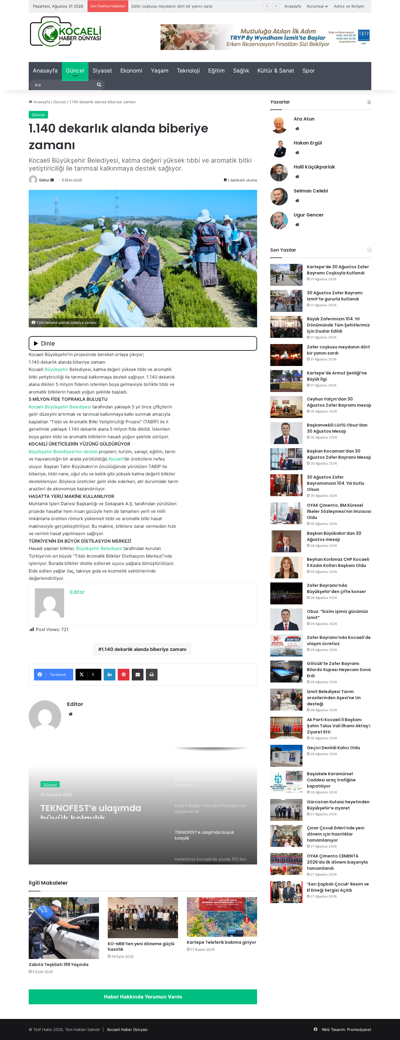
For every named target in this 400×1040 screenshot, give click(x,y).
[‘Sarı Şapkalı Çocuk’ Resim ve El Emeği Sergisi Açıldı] (286, 892)
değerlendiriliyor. (46, 578)
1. (30, 362)
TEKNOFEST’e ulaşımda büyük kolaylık (90, 808)
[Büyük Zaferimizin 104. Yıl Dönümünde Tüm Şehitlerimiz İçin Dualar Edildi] (286, 327)
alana (34, 384)
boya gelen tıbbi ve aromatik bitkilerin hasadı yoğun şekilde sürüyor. (99, 436)
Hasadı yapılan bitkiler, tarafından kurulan (95, 548)
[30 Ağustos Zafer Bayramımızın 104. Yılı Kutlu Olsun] (286, 485)
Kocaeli (116, 459)
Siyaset (102, 70)
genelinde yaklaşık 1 (49, 429)
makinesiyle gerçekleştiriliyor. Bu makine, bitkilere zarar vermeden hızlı (102, 526)
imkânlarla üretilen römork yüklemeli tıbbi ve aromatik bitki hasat (95, 518)
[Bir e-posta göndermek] (52, 180)
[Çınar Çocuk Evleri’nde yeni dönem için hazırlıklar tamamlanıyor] (286, 836)
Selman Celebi (311, 191)
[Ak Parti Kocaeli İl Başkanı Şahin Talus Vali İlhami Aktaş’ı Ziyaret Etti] (286, 728)
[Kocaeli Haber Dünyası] (65, 31)
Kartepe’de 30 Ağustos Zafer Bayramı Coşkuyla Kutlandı (338, 270)
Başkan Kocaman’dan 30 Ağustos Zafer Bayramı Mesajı (339, 454)
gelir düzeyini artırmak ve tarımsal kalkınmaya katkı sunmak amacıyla (99, 414)
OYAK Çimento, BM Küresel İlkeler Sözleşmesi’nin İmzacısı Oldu (339, 511)
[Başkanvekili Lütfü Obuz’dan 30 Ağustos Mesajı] (286, 433)
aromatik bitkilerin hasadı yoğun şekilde (70, 392)
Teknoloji (188, 70)
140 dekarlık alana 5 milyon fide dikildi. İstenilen (120, 429)
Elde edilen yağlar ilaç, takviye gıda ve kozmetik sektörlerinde (92, 571)
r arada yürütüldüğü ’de (98, 459)
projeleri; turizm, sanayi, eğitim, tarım (102, 451)
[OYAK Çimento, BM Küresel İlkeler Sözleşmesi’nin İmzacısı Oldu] (286, 513)
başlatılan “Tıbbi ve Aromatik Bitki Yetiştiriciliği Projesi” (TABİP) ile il (98, 421)
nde (168, 556)
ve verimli (39, 533)
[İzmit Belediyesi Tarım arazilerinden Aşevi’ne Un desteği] (286, 700)
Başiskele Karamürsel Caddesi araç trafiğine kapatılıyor (331, 780)
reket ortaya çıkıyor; (123, 354)
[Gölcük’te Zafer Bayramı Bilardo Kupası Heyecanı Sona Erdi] (286, 672)
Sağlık (241, 70)
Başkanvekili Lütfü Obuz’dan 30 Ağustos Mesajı (337, 428)
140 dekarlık (162, 377)
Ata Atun (304, 119)
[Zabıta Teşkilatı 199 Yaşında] (64, 928)
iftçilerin (163, 407)
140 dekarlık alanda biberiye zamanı (68, 362)
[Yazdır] (152, 674)
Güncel (75, 70)
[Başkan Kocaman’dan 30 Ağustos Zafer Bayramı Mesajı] (286, 459)
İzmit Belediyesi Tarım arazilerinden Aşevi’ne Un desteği (334, 698)
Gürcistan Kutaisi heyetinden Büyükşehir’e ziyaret (338, 805)
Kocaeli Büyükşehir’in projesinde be (66, 354)
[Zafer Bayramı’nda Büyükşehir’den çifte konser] (286, 593)
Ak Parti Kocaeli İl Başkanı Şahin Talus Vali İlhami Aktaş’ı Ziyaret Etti (338, 726)
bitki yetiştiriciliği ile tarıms (56, 377)
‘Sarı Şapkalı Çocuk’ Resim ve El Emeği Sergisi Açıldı (338, 887)
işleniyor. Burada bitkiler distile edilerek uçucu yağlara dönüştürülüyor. (102, 563)
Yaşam (160, 70)
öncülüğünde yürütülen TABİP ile (133, 466)
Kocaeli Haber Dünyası (127, 1029)
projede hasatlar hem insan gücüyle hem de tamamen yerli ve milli (97, 511)
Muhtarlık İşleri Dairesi (52, 503)
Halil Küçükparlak (314, 167)
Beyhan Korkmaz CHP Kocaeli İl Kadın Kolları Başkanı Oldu (338, 562)
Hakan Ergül (308, 143)
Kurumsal (315, 6)
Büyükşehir (56, 369)
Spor (308, 70)
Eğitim (216, 70)
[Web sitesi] (70, 714)
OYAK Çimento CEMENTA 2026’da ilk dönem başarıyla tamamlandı (337, 862)
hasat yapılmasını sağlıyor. (77, 533)
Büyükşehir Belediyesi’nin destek (63, 451)
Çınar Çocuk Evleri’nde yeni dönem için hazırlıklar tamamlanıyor (335, 834)
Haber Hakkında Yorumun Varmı (143, 997)
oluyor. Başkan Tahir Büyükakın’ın (63, 466)
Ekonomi (131, 70)
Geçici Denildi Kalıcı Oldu (333, 748)
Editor (44, 180)
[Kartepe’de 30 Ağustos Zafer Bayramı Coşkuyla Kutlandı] (286, 275)
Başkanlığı (87, 503)
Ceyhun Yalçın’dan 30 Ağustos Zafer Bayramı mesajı (339, 402)
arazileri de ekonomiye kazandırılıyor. (67, 488)
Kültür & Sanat (275, 70)
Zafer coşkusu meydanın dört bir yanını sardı (171, 6)
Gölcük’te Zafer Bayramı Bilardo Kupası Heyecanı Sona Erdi (339, 670)
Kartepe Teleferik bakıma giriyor (221, 942)
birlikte (151, 384)
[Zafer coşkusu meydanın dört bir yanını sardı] (286, 355)
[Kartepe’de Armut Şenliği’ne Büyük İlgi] (286, 381)
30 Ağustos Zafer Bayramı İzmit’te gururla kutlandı (335, 296)
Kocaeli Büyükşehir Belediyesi (60, 407)
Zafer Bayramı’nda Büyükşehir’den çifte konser (336, 588)
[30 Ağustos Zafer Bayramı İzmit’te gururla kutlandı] (286, 301)
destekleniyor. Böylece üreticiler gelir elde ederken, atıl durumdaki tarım (103, 481)
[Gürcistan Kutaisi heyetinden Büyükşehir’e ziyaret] (286, 810)
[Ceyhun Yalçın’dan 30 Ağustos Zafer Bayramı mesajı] (286, 407)
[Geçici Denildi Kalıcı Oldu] (286, 756)
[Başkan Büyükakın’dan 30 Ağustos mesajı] (286, 541)
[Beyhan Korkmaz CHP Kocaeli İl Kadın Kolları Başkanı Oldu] (286, 567)
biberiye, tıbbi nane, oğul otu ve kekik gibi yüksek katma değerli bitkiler (102, 474)
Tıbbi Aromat (88, 556)
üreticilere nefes (148, 459)
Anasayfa (292, 6)
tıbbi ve (167, 384)
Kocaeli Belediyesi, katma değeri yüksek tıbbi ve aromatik (100, 369)
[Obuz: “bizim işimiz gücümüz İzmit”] (286, 619)
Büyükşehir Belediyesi (99, 548)
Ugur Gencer (309, 215)
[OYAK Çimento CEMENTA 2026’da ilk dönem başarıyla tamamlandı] (286, 864)
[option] (143, 805)
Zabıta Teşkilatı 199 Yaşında (58, 964)
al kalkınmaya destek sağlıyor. (114, 377)
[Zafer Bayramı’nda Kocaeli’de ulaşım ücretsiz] (286, 645)
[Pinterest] (123, 674)
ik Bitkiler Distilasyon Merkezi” (132, 556)
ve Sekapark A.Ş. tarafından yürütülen (138, 503)
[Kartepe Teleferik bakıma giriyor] (222, 917)
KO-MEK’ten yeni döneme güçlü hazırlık (141, 946)
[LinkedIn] (109, 674)
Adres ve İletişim (349, 6)
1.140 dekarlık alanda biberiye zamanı (143, 649)
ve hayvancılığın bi (48, 459)
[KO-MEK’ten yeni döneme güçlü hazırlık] (143, 917)
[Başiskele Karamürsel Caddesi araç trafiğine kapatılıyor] (286, 782)
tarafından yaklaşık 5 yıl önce (90, 407)
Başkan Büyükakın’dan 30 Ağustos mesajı (334, 536)
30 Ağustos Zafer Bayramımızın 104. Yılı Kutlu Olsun (335, 483)
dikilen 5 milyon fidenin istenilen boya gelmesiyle (92, 384)
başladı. (120, 392)
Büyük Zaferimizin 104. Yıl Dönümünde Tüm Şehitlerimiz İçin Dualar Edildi (338, 325)
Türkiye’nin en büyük (50, 556)
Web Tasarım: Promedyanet (346, 1029)
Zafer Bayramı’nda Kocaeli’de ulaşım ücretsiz (339, 641)
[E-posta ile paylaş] (137, 674)
